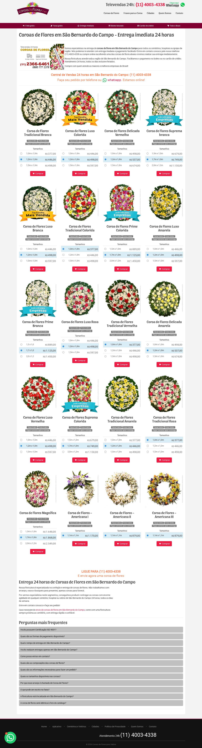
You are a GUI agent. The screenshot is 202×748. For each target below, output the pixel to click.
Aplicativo (56, 726)
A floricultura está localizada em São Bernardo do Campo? (47, 696)
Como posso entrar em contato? (35, 656)
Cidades (150, 13)
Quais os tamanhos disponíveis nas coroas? (40, 676)
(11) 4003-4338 (150, 5)
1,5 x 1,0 (30, 344)
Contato (179, 13)
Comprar (39, 173)
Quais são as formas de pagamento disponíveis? (42, 636)
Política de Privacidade (115, 726)
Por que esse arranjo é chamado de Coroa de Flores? (44, 683)
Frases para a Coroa (133, 13)
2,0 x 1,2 (30, 356)
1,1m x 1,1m (73, 535)
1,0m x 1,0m (31, 153)
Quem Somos (165, 13)
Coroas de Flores (111, 13)
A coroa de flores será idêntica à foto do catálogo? (43, 703)
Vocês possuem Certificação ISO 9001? (38, 629)
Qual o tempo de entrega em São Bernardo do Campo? (45, 643)
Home (44, 726)
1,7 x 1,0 (30, 350)
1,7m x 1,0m (157, 159)
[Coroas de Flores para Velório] (33, 9)
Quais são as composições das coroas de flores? (42, 663)
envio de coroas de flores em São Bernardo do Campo (60, 609)
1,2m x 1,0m (31, 159)
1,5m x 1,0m (31, 165)
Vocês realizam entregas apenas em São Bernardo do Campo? (48, 649)
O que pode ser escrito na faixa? (35, 689)
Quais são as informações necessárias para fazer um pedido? (48, 669)
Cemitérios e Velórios (76, 726)
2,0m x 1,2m (157, 165)
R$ (50, 153)
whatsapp (114, 80)
